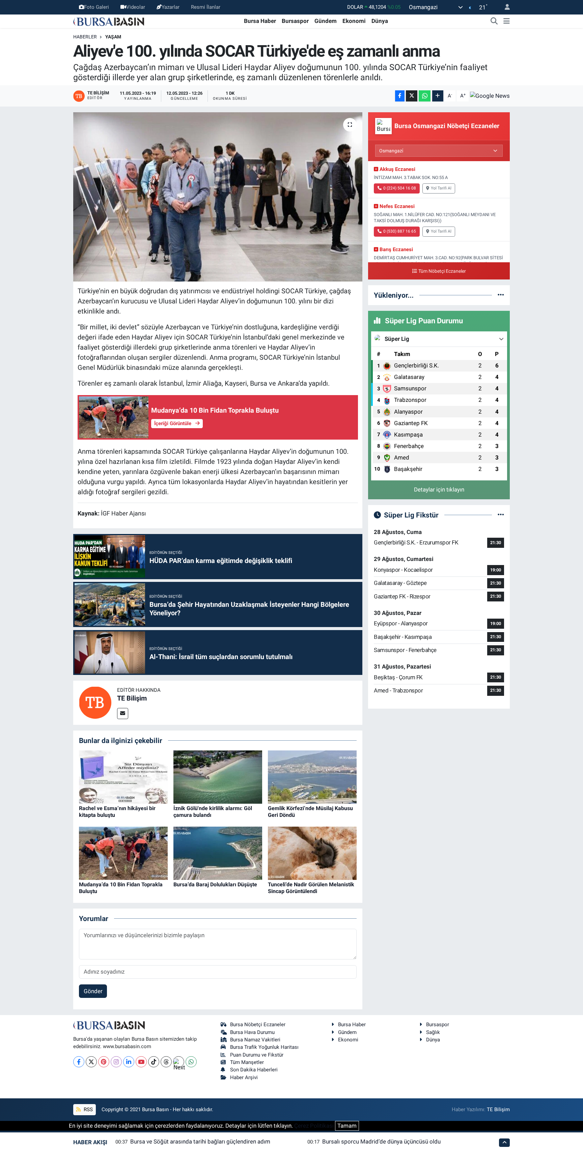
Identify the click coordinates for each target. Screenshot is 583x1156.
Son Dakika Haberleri (254, 1070)
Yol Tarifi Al (441, 188)
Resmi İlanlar (205, 7)
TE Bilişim (132, 698)
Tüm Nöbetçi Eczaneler (442, 271)
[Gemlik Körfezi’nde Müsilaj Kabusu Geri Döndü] (312, 776)
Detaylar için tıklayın (439, 489)
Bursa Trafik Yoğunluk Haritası (264, 1047)
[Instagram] (116, 1061)
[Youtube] (141, 1061)
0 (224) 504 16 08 (399, 188)
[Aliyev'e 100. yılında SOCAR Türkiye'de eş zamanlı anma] (217, 196)
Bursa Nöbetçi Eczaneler (257, 1024)
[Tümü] (501, 295)
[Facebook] (78, 1061)
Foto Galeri (96, 7)
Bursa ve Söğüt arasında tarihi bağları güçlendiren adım (200, 1141)
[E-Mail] (122, 713)
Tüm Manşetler (247, 1062)
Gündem (325, 21)
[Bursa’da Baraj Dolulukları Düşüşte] (217, 853)
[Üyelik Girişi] (504, 7)
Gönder (93, 991)
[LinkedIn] (128, 1061)
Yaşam (113, 36)
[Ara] (494, 21)
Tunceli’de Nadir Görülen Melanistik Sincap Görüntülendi (311, 887)
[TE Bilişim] (95, 702)
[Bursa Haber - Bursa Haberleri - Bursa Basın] (108, 21)
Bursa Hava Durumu (252, 1032)
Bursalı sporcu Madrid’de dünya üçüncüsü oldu (381, 1141)
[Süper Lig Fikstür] (501, 514)
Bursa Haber (260, 21)
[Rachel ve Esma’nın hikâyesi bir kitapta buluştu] (123, 776)
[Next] (178, 1061)
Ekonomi (354, 21)
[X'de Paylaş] (411, 95)
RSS (87, 1109)
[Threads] (166, 1061)
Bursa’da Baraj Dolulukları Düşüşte (215, 884)
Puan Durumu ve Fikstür (256, 1055)
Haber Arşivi (244, 1077)
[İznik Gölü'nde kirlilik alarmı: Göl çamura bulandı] (217, 776)
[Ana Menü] (506, 21)
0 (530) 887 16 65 (399, 231)
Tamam (347, 1125)
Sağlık (433, 1032)
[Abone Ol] (490, 95)
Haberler (85, 36)
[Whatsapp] (191, 1061)
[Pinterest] (103, 1061)
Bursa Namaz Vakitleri (255, 1040)
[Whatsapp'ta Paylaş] (425, 95)
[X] (91, 1061)
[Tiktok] (153, 1061)
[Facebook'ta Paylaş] (400, 95)
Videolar (135, 7)
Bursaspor (295, 21)
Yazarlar (170, 7)
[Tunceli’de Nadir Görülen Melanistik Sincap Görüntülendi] (312, 853)
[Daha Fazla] (437, 95)
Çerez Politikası (314, 1125)
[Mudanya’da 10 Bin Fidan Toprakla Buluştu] (123, 853)
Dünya (379, 21)
